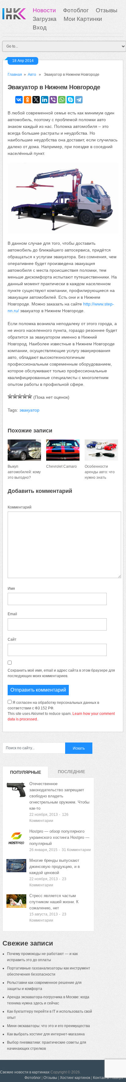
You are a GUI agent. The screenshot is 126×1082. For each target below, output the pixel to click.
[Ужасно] (10, 396)
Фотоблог (76, 10)
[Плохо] (15, 396)
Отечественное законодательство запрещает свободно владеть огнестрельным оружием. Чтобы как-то (59, 796)
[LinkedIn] (44, 99)
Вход (39, 27)
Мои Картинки (83, 19)
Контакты (101, 1078)
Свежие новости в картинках (25, 1072)
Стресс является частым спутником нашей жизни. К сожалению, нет (54, 901)
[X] (36, 99)
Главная (15, 74)
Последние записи (71, 773)
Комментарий (19, 507)
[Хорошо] (24, 396)
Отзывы (106, 10)
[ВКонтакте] (19, 99)
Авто (32, 74)
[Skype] (70, 99)
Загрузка (45, 19)
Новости (44, 10)
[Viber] (53, 99)
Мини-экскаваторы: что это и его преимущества (48, 1026)
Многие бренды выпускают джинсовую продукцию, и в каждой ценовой (54, 866)
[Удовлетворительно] (19, 396)
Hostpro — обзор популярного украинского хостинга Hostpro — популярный (59, 837)
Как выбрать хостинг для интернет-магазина (46, 1034)
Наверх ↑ (118, 1078)
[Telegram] (79, 99)
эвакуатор (29, 410)
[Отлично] (29, 396)
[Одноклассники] (27, 99)
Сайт (12, 639)
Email (12, 614)
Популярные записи (25, 774)
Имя (11, 588)
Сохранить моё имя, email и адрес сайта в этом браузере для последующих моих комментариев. (61, 673)
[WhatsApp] (61, 99)
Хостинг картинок (75, 1078)
